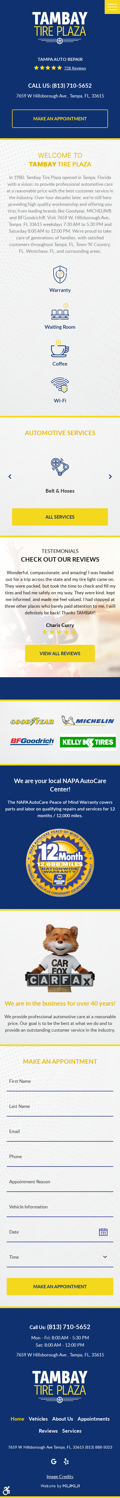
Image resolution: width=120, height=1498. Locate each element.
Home (17, 1418)
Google (53, 1461)
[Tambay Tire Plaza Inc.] (60, 28)
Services (71, 1430)
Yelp (66, 1461)
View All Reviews (60, 653)
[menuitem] (17, 1419)
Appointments (94, 1418)
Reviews (48, 1430)
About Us (62, 1418)
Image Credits (60, 1476)
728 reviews (75, 68)
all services (60, 517)
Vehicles (38, 1418)
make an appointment (60, 118)
